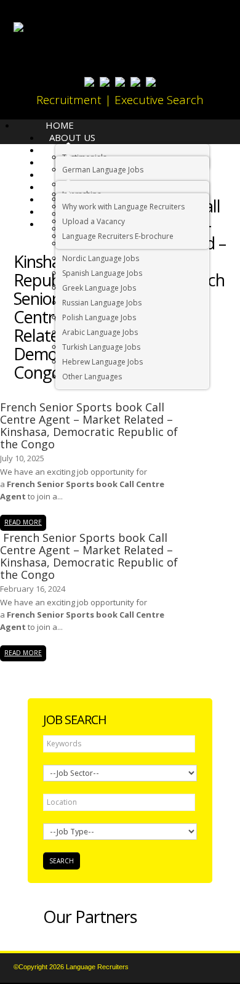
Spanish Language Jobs (102, 273)
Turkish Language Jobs (101, 347)
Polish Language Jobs (99, 317)
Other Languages (92, 376)
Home (60, 125)
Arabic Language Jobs (100, 332)
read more (23, 522)
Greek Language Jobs (99, 288)
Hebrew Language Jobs (102, 362)
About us (72, 137)
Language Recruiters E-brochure (118, 236)
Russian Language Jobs (102, 302)
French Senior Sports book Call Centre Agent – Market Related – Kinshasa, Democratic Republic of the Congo (89, 425)
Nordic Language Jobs (100, 258)
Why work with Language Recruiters (123, 206)
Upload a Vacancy (93, 221)
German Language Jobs (102, 169)
